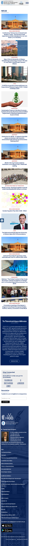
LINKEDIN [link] (20, 383)
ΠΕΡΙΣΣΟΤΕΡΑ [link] (14, 361)
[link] (2, 220)
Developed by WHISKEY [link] (22, 539)
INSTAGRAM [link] (8, 383)
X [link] (20, 380)
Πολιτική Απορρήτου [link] (11, 539)
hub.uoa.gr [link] (21, 521)
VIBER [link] (8, 386)
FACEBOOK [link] (8, 380)
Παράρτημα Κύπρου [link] (9, 429)
